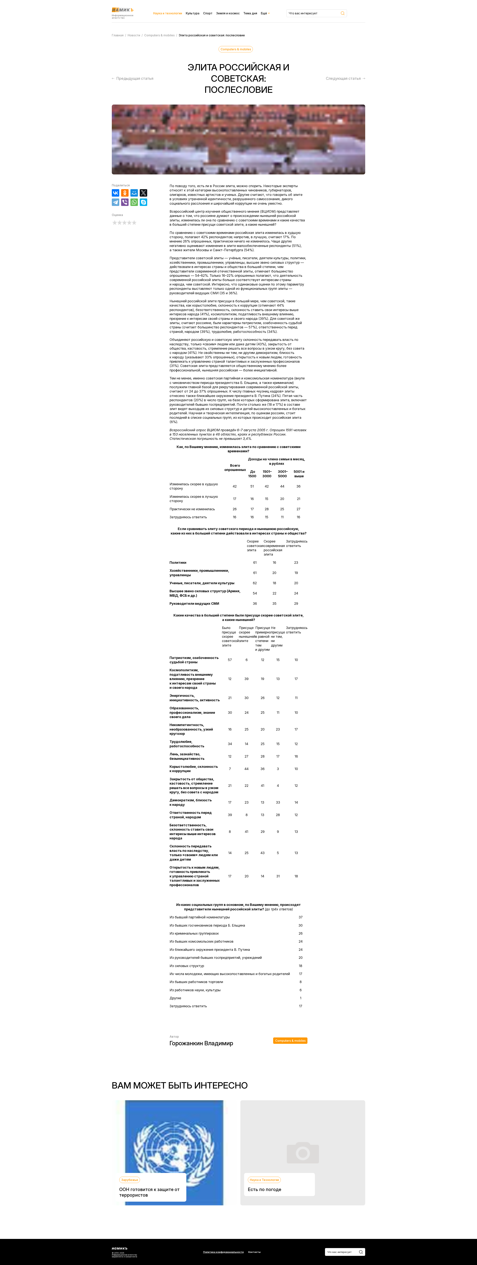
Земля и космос (228, 13)
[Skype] (143, 202)
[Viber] (125, 202)
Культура (192, 13)
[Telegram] (115, 202)
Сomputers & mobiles (236, 49)
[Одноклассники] (125, 193)
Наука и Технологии (264, 1180)
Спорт (207, 13)
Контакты (254, 1252)
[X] (143, 193)
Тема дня (250, 13)
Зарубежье (129, 1180)
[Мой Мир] (134, 193)
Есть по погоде (264, 1189)
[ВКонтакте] (115, 193)
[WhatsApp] (134, 202)
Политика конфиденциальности (223, 1252)
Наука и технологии (167, 13)
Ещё (264, 13)
